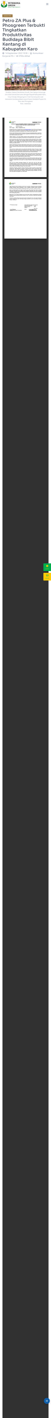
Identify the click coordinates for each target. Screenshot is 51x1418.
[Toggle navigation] (47, 4)
